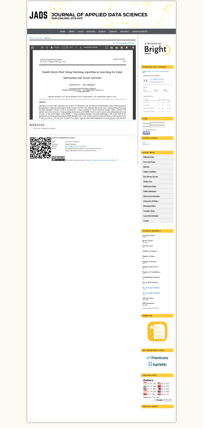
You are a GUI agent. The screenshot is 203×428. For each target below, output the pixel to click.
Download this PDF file (125, 43)
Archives (124, 32)
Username (146, 123)
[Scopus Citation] (157, 93)
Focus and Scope (149, 162)
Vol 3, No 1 (39, 38)
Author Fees (147, 181)
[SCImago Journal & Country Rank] (156, 71)
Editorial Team (148, 157)
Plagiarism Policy (149, 206)
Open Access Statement (151, 196)
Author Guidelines (149, 171)
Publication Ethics (149, 186)
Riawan (47, 38)
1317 (144, 289)
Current (113, 32)
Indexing (146, 167)
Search (102, 32)
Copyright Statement (150, 216)
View (144, 142)
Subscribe (146, 144)
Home (62, 32)
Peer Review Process (150, 176)
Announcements (139, 32)
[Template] (157, 331)
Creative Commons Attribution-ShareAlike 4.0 (102, 160)
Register (91, 32)
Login (80, 32)
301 (144, 295)
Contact (146, 220)
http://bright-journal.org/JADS (75, 146)
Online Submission (149, 191)
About (71, 32)
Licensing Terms (149, 211)
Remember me (151, 130)
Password (146, 126)
